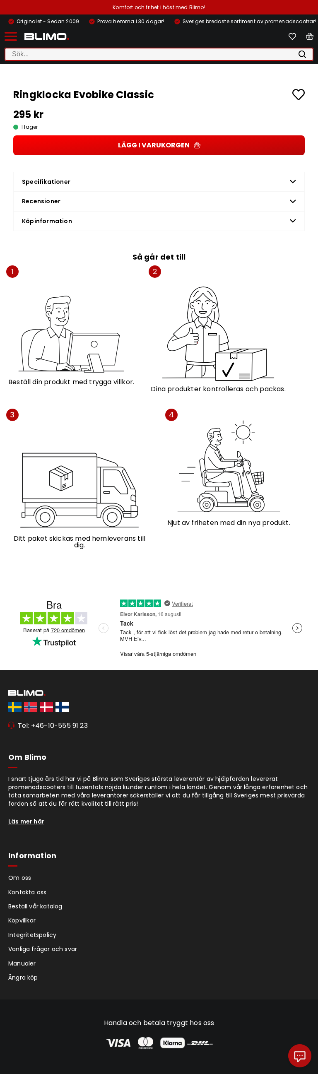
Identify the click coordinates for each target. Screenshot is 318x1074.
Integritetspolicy (32, 935)
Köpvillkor (22, 920)
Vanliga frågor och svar (42, 949)
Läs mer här (26, 821)
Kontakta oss (27, 892)
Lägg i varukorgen (154, 145)
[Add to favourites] (298, 94)
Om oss (19, 878)
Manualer (22, 963)
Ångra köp (23, 977)
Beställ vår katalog (35, 906)
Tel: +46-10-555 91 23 (53, 725)
